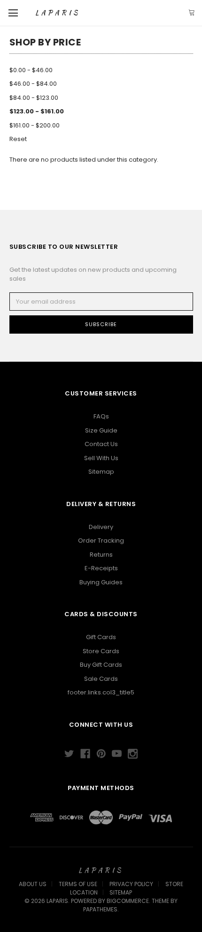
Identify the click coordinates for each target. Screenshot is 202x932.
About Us (33, 884)
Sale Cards (101, 678)
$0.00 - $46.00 (31, 70)
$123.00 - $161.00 (36, 111)
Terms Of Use (78, 884)
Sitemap (101, 471)
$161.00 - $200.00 (34, 125)
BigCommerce (128, 901)
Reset (18, 138)
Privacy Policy (131, 884)
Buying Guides (101, 582)
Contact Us (101, 444)
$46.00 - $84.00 (33, 83)
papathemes (100, 909)
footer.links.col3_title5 (101, 692)
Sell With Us (101, 458)
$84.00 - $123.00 (33, 97)
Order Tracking (101, 540)
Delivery (101, 526)
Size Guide (101, 430)
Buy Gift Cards (101, 664)
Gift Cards (101, 637)
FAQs (101, 416)
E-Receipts (101, 568)
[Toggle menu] (13, 13)
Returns (101, 554)
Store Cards (101, 651)
